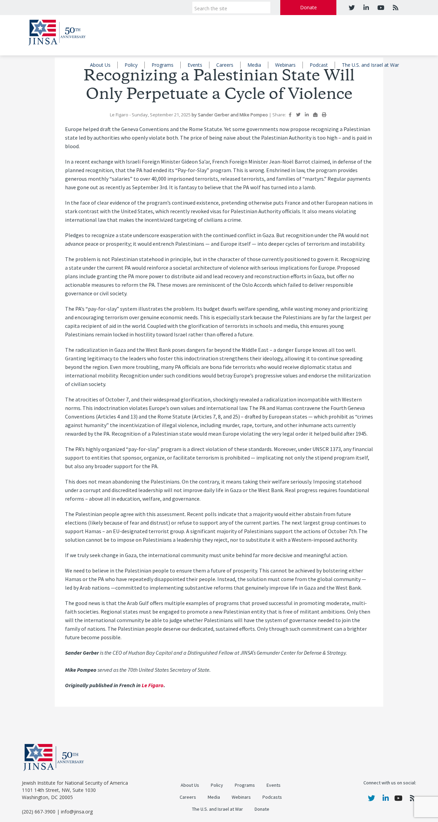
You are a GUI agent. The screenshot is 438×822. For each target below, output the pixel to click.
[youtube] (380, 7)
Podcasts (272, 797)
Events (195, 65)
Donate (308, 7)
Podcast (319, 65)
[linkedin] (365, 7)
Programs (162, 65)
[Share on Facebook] (290, 115)
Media (254, 65)
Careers (224, 65)
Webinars (285, 65)
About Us (100, 65)
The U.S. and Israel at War (370, 65)
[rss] (395, 7)
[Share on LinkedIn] (307, 115)
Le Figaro (153, 685)
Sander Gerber (214, 115)
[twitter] (351, 7)
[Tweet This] (298, 115)
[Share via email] (315, 115)
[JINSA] (57, 31)
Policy (131, 65)
